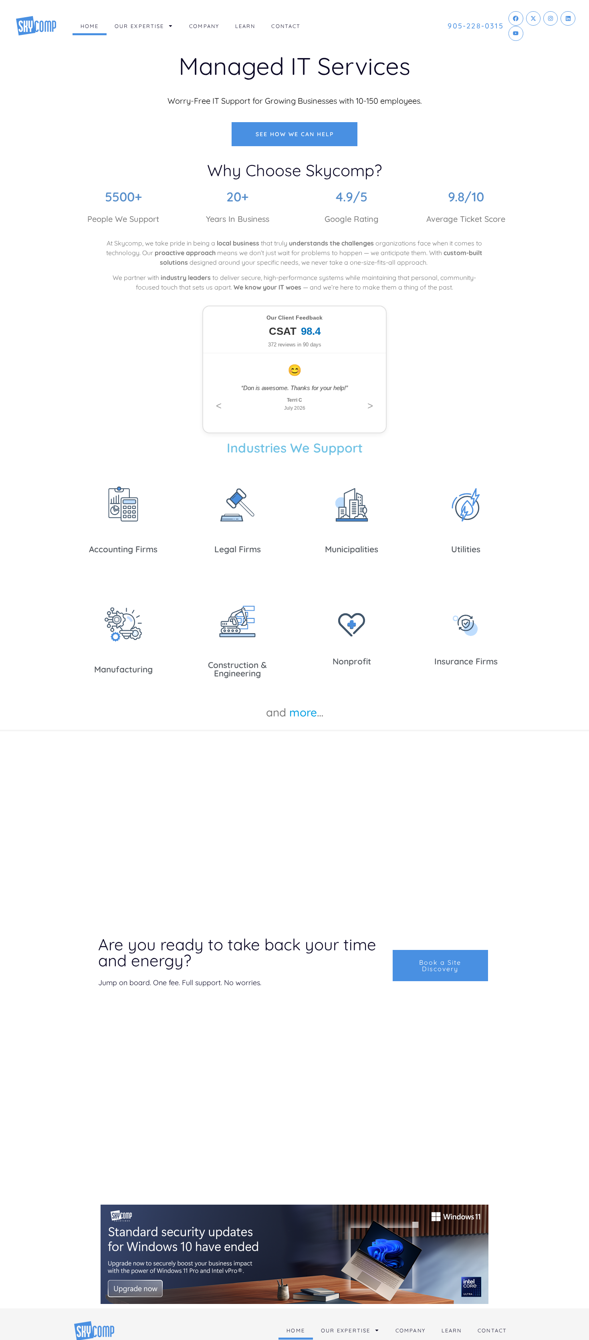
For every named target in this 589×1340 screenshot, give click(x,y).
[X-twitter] (533, 18)
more (303, 712)
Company (204, 26)
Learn (245, 26)
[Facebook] (515, 18)
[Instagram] (550, 18)
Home (90, 26)
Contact (286, 26)
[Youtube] (515, 33)
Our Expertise (139, 26)
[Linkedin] (568, 18)
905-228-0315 (475, 25)
